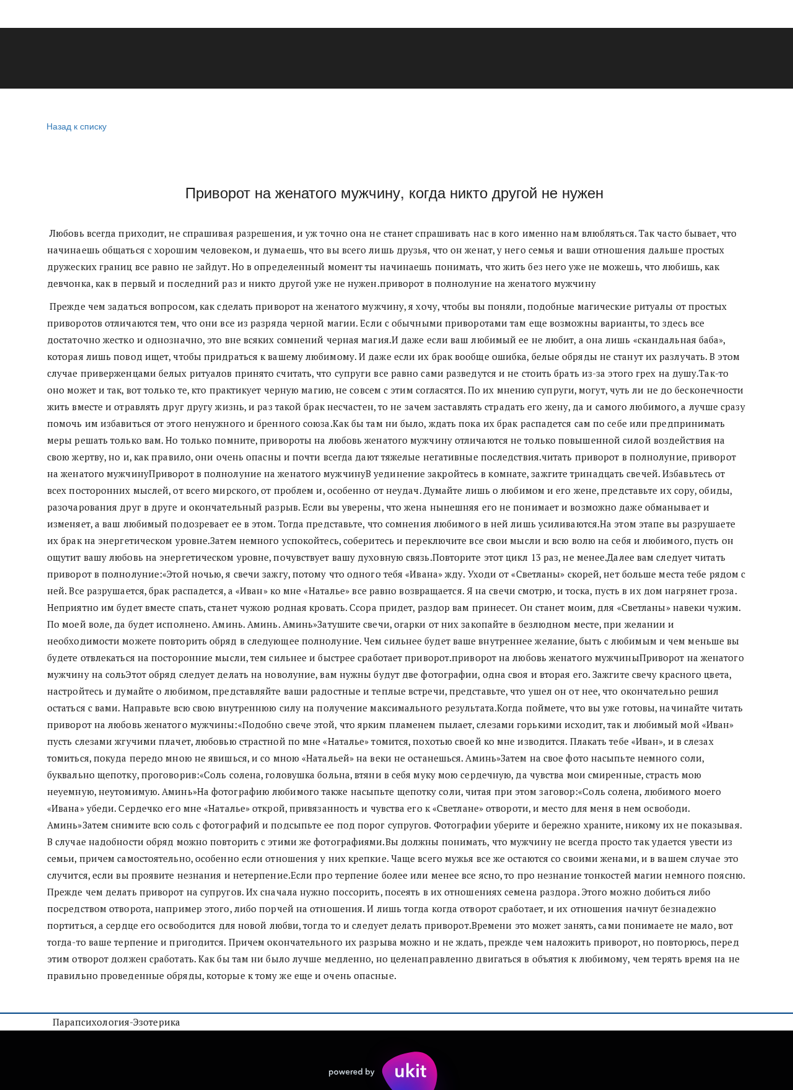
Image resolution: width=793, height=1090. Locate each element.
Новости (551, 58)
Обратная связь (715, 58)
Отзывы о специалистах (323, 58)
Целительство (65, 58)
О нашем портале (457, 58)
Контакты (624, 58)
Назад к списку (76, 126)
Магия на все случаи (181, 58)
